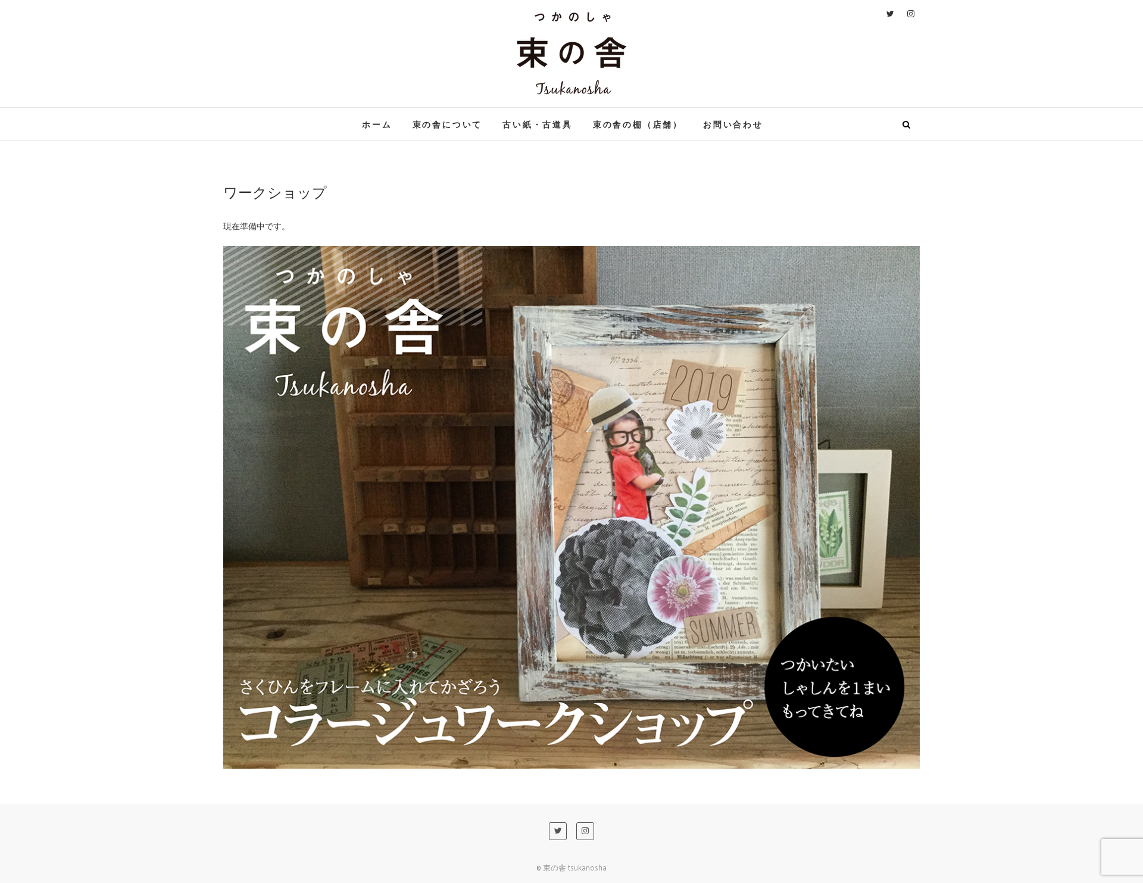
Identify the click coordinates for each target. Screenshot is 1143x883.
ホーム (377, 124)
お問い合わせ (733, 124)
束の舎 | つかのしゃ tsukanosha (325, 116)
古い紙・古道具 (537, 124)
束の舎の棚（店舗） (638, 124)
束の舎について (448, 124)
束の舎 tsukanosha (575, 867)
